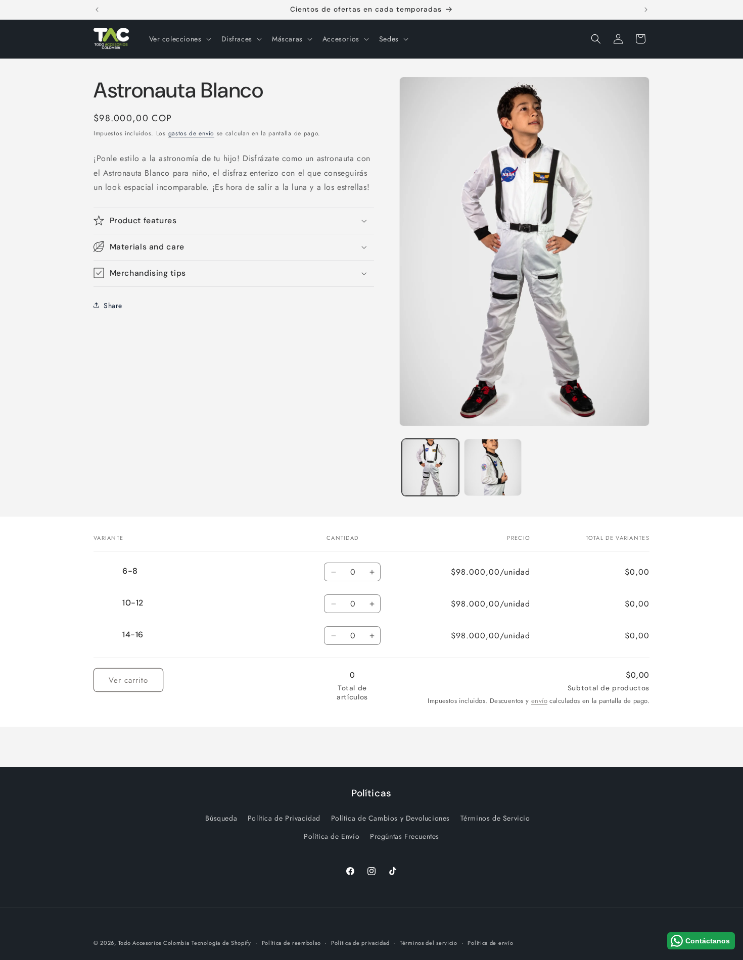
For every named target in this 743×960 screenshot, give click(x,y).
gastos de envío (191, 133)
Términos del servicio (428, 943)
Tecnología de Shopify (221, 943)
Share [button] (113, 305)
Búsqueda (221, 818)
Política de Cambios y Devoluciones (390, 818)
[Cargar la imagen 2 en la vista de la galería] (492, 467)
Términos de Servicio (495, 818)
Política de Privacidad (284, 818)
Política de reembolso (291, 943)
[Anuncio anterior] (97, 9)
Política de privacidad (360, 943)
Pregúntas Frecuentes (404, 836)
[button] (179, 38)
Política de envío (490, 943)
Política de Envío (331, 836)
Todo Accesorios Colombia (154, 943)
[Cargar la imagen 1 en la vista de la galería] (430, 467)
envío (539, 700)
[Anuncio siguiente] (646, 9)
